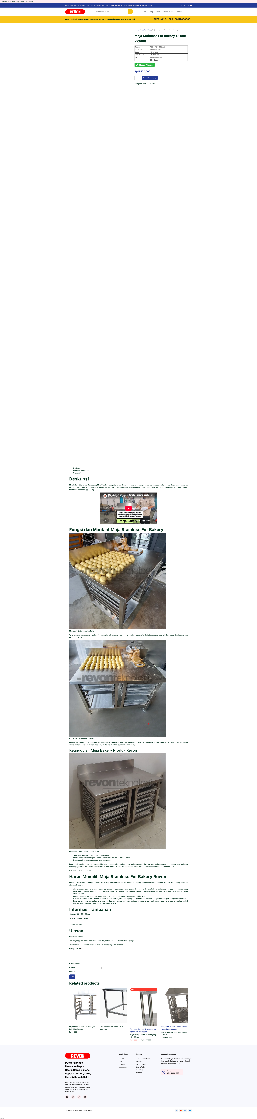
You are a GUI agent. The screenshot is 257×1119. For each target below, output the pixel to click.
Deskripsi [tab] (77, 468)
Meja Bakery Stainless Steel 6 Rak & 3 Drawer (174, 1033)
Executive (139, 1070)
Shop (120, 1061)
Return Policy (141, 1067)
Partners (139, 1073)
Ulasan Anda (74, 964)
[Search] (130, 11)
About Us (122, 1059)
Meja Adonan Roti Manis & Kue (111, 1027)
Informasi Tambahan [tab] (81, 471)
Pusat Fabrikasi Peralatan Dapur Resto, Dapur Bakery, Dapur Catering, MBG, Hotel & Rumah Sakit (100, 19)
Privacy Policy (141, 1064)
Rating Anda (74, 949)
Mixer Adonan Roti (85, 871)
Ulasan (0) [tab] (77, 473)
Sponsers (139, 1061)
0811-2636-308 (173, 1073)
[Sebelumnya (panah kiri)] (1, 1118)
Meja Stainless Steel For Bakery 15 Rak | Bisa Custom (82, 1028)
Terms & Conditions (143, 1059)
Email (72, 972)
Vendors (122, 1064)
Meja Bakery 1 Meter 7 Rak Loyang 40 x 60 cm (143, 1036)
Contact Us (123, 1067)
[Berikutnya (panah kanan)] (3, 1118)
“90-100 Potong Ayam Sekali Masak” (79, 2)
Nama (72, 968)
